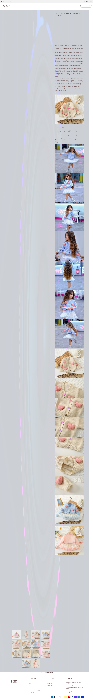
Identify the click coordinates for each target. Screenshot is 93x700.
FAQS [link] (29, 685)
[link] (1, 1)
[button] (24, 6)
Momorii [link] (13, 697)
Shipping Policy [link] (50, 685)
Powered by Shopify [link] (19, 697)
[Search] (90, 6)
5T (65, 33)
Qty (55, 36)
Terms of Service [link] (50, 687)
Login (86, 1)
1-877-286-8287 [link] (10, 1)
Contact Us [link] (30, 683)
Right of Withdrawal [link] (51, 690)
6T (68, 33)
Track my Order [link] (31, 687)
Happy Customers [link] (31, 692)
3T (59, 33)
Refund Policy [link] (49, 683)
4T (62, 33)
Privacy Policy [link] (50, 681)
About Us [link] (30, 681)
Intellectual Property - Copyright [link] (34, 690)
